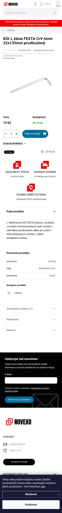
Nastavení (31, 494)
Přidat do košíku (32, 133)
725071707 (15, 450)
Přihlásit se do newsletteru (19, 400)
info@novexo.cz (17, 444)
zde (43, 486)
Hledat (55, 13)
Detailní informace (13, 143)
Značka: (9, 58)
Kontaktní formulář (19, 462)
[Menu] (58, 4)
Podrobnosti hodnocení (43, 50)
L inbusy (18, 293)
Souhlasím (31, 504)
